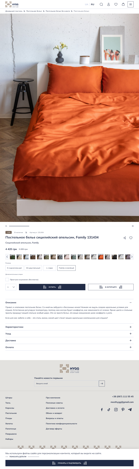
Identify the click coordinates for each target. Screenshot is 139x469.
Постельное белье (34, 11)
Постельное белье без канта (58, 11)
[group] (12, 256)
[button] (7, 256)
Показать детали (18, 457)
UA (86, 4)
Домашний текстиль (13, 11)
